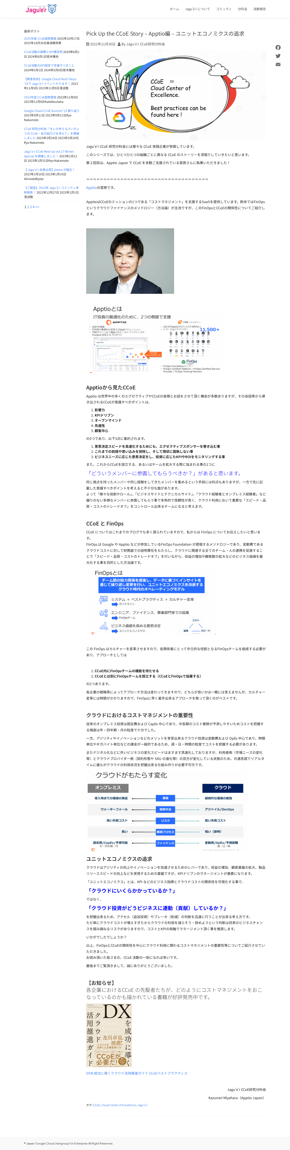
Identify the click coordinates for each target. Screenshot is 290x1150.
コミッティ (224, 9)
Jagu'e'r (142, 1105)
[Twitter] (278, 56)
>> (37, 206)
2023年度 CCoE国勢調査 (40, 97)
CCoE (96, 1105)
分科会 (242, 9)
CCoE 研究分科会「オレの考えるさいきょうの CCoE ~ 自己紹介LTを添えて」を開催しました (51, 133)
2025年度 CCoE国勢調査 (40, 38)
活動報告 (259, 9)
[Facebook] (278, 47)
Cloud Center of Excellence (118, 1105)
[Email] (278, 64)
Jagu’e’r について (197, 9)
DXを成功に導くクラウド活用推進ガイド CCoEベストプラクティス (136, 1073)
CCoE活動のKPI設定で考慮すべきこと (49, 65)
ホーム (174, 9)
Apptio (91, 187)
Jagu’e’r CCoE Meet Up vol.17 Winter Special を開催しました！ (49, 153)
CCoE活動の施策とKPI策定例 (43, 52)
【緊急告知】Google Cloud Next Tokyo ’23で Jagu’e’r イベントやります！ (50, 81)
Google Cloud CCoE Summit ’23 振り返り (52, 111)
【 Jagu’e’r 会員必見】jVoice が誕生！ (49, 169)
